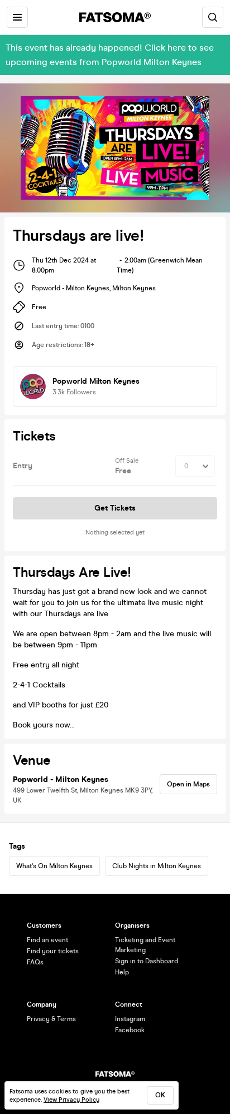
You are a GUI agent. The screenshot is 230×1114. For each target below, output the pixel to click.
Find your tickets (53, 951)
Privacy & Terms (51, 1019)
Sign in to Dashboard (146, 961)
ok (160, 1095)
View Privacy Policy (71, 1099)
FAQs (35, 962)
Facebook (130, 1030)
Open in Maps (188, 784)
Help (122, 972)
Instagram (130, 1019)
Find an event (47, 940)
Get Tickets (115, 508)
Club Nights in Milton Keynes (156, 866)
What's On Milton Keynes (54, 866)
